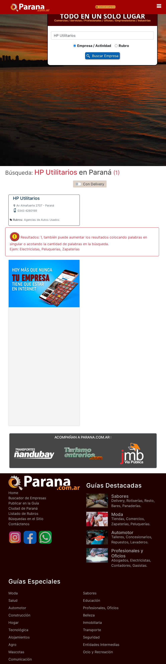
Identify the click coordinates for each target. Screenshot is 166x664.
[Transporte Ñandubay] (34, 453)
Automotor (17, 608)
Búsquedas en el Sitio (25, 519)
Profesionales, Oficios (100, 608)
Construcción (19, 615)
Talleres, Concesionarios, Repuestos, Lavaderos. (131, 537)
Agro (12, 644)
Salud (13, 600)
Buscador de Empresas (27, 498)
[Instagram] (14, 537)
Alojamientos (19, 637)
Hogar (13, 622)
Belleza (89, 615)
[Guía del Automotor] (98, 537)
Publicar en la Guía (23, 503)
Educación (91, 600)
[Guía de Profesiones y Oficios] (98, 555)
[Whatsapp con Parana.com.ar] (45, 537)
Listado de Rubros (23, 513)
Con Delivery (93, 184)
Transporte (92, 630)
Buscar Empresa (105, 56)
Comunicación (20, 659)
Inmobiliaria (92, 622)
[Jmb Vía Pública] (132, 453)
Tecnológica (18, 630)
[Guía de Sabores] (98, 501)
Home (13, 493)
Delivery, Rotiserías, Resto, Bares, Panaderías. (133, 501)
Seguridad (91, 637)
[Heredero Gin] (83, 453)
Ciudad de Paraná (23, 508)
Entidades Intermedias (101, 644)
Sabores (89, 593)
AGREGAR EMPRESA (107, 7)
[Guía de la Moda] (98, 519)
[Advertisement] (44, 339)
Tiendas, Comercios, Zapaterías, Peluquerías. (130, 519)
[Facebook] (30, 537)
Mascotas (16, 652)
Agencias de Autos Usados (41, 219)
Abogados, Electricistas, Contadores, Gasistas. (131, 558)
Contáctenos (18, 524)
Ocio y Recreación (98, 652)
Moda (13, 593)
